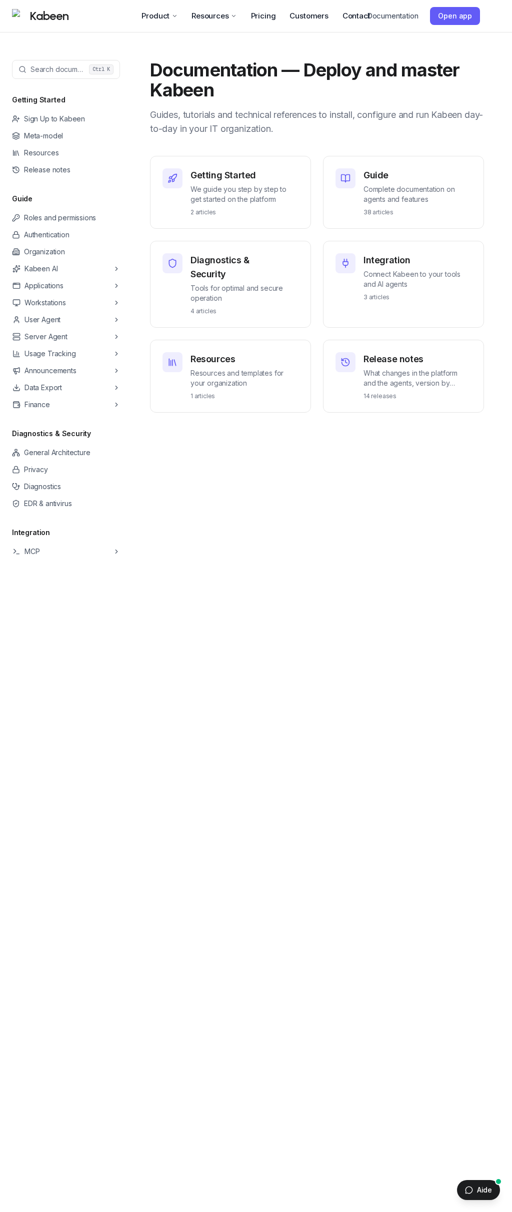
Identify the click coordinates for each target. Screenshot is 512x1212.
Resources (210, 15)
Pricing (263, 15)
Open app (455, 15)
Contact (356, 15)
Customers (309, 15)
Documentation (392, 15)
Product (156, 15)
